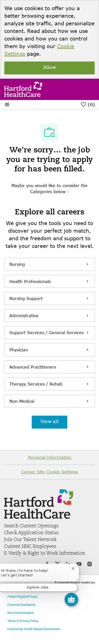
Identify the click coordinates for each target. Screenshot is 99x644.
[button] (49, 422)
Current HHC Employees (30, 546)
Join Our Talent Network (30, 539)
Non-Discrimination (20, 613)
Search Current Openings (31, 526)
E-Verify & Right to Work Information (44, 553)
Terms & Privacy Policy (23, 621)
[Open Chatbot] (71, 599)
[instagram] (89, 565)
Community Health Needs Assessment (33, 629)
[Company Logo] (23, 88)
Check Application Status (31, 533)
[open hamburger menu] (7, 105)
